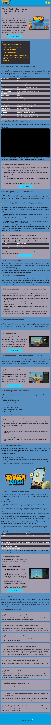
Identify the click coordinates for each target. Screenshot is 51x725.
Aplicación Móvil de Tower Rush (10, 54)
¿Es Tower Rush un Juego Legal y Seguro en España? (15, 55)
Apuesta (25, 256)
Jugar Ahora (15, 350)
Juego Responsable (8, 58)
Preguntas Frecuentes (9, 61)
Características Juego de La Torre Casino (12, 44)
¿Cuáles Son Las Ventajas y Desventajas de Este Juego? (16, 57)
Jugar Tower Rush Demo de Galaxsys (12, 46)
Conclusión (6, 60)
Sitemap (20, 719)
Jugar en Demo (25, 186)
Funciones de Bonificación (9, 50)
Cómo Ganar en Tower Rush (10, 49)
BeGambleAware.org (28, 719)
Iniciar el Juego (15, 36)
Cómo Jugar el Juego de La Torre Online (12, 47)
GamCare (37, 719)
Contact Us (14, 719)
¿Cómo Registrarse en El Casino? (11, 52)
